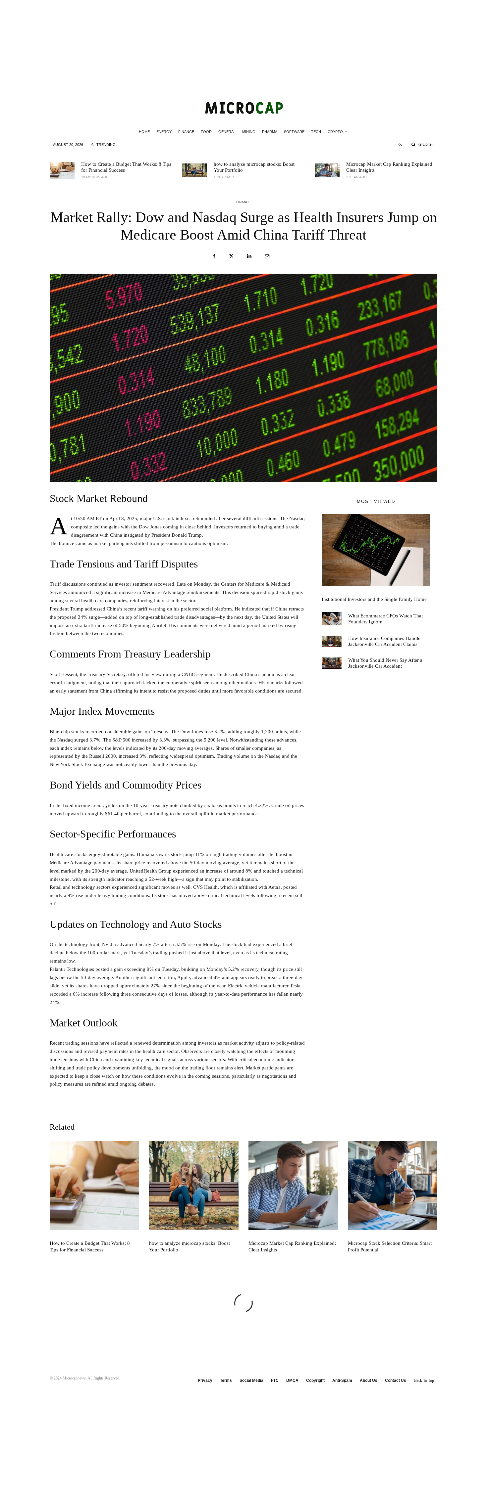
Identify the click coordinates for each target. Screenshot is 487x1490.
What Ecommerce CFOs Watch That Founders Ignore (385, 618)
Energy (164, 132)
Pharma (269, 132)
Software (294, 132)
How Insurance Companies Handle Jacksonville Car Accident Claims (384, 641)
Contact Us (395, 1380)
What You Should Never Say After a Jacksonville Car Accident (385, 663)
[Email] (267, 256)
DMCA (292, 1380)
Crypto (335, 132)
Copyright (315, 1380)
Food (206, 132)
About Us (368, 1380)
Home (144, 132)
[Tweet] (231, 256)
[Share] (214, 256)
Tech (316, 132)
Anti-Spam (342, 1380)
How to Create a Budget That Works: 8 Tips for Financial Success (126, 167)
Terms (226, 1380)
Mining (248, 132)
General (227, 132)
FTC (275, 1380)
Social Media (251, 1380)
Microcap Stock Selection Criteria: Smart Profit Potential (390, 1246)
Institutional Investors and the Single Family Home (374, 599)
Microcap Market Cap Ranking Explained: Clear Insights (390, 167)
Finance (186, 132)
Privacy (205, 1380)
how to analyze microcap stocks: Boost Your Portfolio (254, 167)
